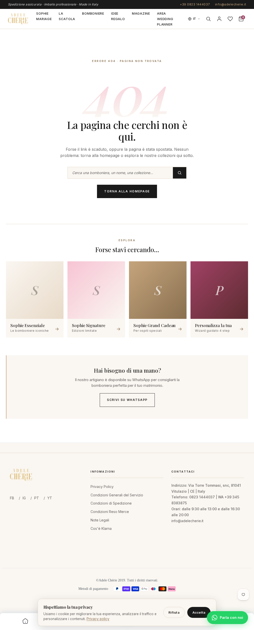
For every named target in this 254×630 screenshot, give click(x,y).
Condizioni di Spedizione (111, 503)
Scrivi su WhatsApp (127, 400)
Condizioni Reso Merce (110, 512)
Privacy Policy (102, 486)
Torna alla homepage (127, 191)
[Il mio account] (219, 19)
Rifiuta (174, 612)
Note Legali (100, 520)
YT (49, 498)
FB (12, 498)
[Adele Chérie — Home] (18, 18)
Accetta (199, 612)
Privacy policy (98, 619)
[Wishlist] (230, 19)
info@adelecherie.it (230, 4)
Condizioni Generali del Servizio (117, 495)
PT (36, 498)
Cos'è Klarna (101, 528)
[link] (25, 621)
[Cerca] (208, 19)
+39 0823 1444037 (195, 4)
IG (24, 498)
